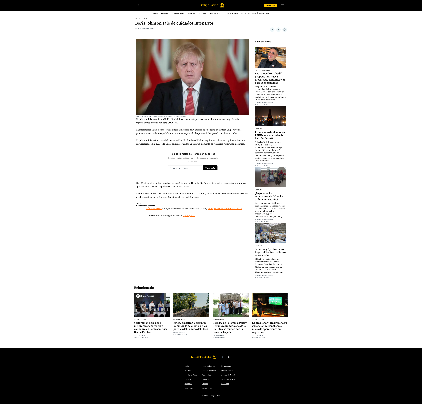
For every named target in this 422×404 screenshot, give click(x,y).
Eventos (191, 13)
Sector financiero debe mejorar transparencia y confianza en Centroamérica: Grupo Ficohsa (151, 327)
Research (225, 384)
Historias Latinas (230, 13)
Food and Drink (178, 13)
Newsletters (226, 366)
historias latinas (262, 70)
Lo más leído (207, 388)
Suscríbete (270, 5)
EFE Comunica (139, 335)
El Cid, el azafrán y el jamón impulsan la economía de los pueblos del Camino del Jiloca (190, 326)
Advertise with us (228, 379)
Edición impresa (227, 370)
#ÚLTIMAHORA (154, 208)
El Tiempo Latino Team (144, 28)
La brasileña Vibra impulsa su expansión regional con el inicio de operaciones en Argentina (269, 327)
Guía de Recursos (248, 13)
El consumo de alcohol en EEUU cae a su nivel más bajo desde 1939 (270, 135)
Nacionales (264, 13)
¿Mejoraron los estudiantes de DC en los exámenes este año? (269, 196)
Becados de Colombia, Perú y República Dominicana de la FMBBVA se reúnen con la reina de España (230, 327)
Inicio (155, 13)
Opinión (205, 384)
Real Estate (215, 13)
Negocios (202, 13)
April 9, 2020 (189, 215)
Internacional (141, 18)
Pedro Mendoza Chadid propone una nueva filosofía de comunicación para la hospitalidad (270, 78)
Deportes (206, 379)
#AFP (210, 208)
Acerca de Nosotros (229, 375)
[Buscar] (138, 5)
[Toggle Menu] (282, 5)
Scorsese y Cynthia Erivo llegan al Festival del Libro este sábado (270, 252)
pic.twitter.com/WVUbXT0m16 (228, 208)
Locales (164, 13)
